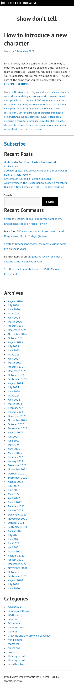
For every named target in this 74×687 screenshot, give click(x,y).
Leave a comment (33, 129)
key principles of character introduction (43, 112)
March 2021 (15, 551)
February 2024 (16, 407)
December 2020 (17, 563)
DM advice (14, 623)
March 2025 (15, 362)
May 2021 (13, 543)
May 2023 (13, 444)
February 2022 (16, 506)
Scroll (7, 218)
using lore (33, 125)
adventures (14, 607)
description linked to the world (20, 100)
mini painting (15, 639)
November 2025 (17, 334)
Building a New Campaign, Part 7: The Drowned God (34, 187)
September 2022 (17, 477)
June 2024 (14, 391)
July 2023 (13, 436)
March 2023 (15, 453)
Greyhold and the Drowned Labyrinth (29, 635)
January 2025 (15, 366)
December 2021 (17, 514)
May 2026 (13, 313)
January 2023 (15, 461)
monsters (13, 643)
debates (12, 619)
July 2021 (13, 535)
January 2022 (15, 510)
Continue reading (16, 84)
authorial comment (49, 92)
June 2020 (14, 588)
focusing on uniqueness (29, 108)
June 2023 (14, 440)
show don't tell (47, 120)
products (13, 652)
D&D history (15, 615)
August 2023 (15, 432)
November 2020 (17, 568)
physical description (29, 116)
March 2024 (15, 403)
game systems (16, 627)
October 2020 (16, 572)
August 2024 (15, 383)
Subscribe (15, 143)
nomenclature (11, 116)
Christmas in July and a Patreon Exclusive (27, 178)
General (12, 631)
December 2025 (17, 330)
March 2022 (15, 502)
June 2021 (14, 539)
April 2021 (14, 547)
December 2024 (17, 371)
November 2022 (17, 469)
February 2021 (16, 555)
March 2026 (15, 321)
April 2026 (14, 317)
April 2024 (14, 399)
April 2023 (14, 449)
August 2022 (15, 481)
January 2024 (15, 412)
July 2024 (13, 387)
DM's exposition (45, 100)
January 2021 (15, 559)
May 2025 (13, 354)
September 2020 (17, 576)
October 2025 (16, 338)
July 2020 (13, 584)
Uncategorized (21, 92)
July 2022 (13, 485)
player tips (14, 648)
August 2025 (15, 342)
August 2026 (15, 301)
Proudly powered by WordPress (21, 676)
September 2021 (17, 527)
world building (16, 664)
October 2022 (16, 473)
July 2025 (13, 346)
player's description (51, 116)
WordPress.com (13, 681)
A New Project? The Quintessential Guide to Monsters (35, 182)
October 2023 (16, 424)
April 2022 (14, 498)
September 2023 (17, 428)
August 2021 (15, 531)
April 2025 (14, 358)
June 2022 (14, 490)
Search (8, 195)
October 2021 (16, 522)
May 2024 (13, 395)
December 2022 (17, 465)
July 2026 (13, 305)
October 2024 (16, 375)
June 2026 (14, 309)
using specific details (50, 125)
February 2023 (16, 457)
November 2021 (17, 518)
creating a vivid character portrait (48, 96)
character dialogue (20, 96)
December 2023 (17, 416)
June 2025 (14, 350)
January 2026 (15, 325)
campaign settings (18, 611)
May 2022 (13, 494)
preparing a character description (21, 120)
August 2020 (15, 580)
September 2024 (17, 379)
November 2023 (17, 420)
